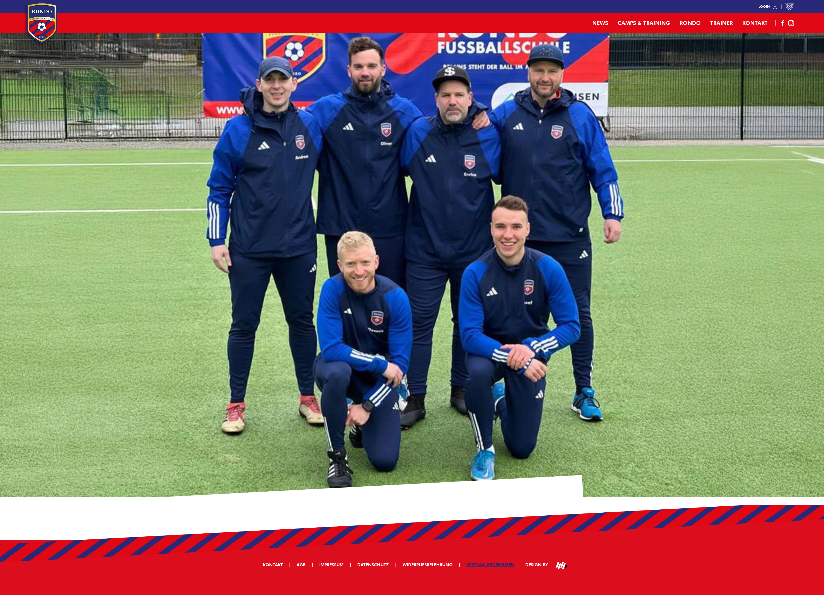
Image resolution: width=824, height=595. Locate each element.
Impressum (331, 564)
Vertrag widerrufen (490, 564)
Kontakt (755, 23)
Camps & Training (644, 23)
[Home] (42, 45)
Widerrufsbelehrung (428, 564)
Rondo (690, 23)
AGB (301, 564)
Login (765, 7)
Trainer (721, 23)
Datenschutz (373, 564)
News (600, 23)
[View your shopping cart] (789, 7)
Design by (537, 564)
